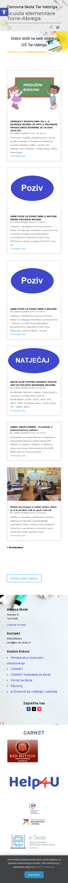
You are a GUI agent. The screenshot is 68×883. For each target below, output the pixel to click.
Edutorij (16, 686)
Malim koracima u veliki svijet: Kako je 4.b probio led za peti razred (33, 508)
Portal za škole (21, 680)
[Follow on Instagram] (39, 709)
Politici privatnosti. (45, 866)
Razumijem (34, 874)
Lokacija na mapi (16, 624)
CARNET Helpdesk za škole (31, 674)
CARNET (17, 669)
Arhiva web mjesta (24, 578)
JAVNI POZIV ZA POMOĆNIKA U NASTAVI (33, 308)
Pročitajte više (17, 156)
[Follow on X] (34, 709)
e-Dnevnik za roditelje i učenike (34, 691)
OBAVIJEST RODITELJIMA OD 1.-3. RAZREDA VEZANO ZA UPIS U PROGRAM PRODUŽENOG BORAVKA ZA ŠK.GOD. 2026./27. (33, 126)
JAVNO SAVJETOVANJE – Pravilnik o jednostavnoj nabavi (31, 428)
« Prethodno (15, 547)
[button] (4, 12)
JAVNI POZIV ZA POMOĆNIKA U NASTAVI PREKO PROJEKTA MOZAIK (33, 218)
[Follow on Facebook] (29, 709)
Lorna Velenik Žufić (24, 133)
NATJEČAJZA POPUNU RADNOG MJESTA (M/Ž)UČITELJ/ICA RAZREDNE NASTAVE (33, 383)
